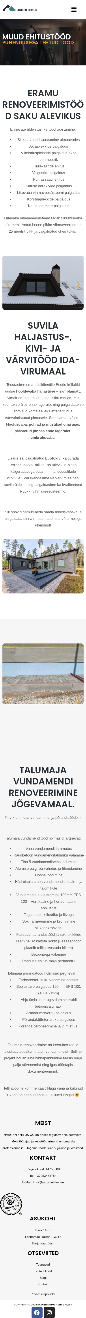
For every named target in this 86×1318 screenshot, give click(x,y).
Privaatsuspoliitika (43, 1294)
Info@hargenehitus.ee (48, 1182)
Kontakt (43, 1284)
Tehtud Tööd (43, 1271)
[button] (74, 9)
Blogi (43, 1277)
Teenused (43, 1264)
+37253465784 (45, 1175)
